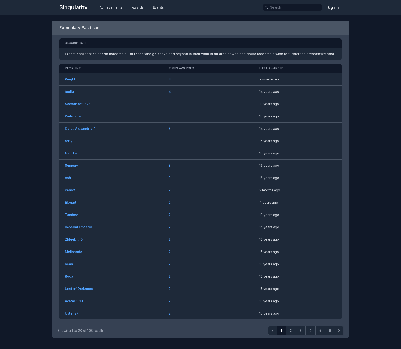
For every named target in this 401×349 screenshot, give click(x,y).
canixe (70, 190)
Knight (70, 79)
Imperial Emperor (78, 227)
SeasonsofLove (78, 104)
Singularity (73, 7)
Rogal (69, 276)
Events (158, 7)
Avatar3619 (74, 301)
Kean (69, 264)
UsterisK (71, 313)
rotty (68, 141)
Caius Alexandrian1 (80, 128)
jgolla (69, 91)
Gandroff (72, 153)
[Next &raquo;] (339, 330)
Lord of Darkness (79, 289)
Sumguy (71, 165)
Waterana (73, 116)
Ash (68, 178)
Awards (138, 7)
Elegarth (71, 202)
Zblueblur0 (74, 239)
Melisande (73, 252)
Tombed (71, 215)
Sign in (333, 8)
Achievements (111, 7)
